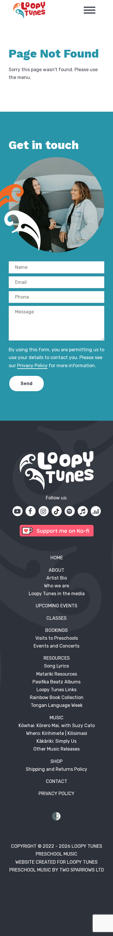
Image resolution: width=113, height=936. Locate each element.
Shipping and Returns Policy (56, 769)
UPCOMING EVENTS (56, 605)
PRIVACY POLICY (56, 793)
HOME (56, 557)
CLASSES (56, 618)
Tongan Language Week (57, 705)
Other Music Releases (56, 749)
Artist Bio (56, 578)
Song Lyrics (56, 666)
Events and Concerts (56, 646)
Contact (56, 781)
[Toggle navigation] (89, 10)
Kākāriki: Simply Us (56, 741)
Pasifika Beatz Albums (56, 682)
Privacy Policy (32, 365)
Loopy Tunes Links (56, 689)
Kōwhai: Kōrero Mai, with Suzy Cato (57, 725)
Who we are (56, 586)
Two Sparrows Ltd (81, 870)
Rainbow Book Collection (56, 697)
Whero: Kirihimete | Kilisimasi (56, 733)
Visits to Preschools (56, 638)
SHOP (56, 761)
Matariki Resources (56, 674)
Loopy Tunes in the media (57, 593)
